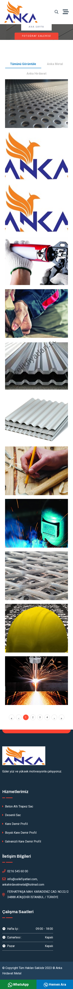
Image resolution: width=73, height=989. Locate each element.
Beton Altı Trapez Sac (18, 806)
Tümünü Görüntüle (23, 64)
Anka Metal (55, 64)
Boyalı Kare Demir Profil (20, 832)
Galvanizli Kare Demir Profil (22, 841)
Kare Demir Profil (16, 824)
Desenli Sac (12, 815)
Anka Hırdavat (36, 73)
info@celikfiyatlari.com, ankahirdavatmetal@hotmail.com (23, 881)
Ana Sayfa (36, 26)
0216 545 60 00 (17, 871)
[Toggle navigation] (67, 12)
